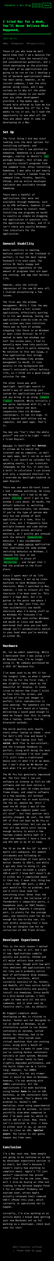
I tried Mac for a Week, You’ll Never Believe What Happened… (26, 25)
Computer (18, 43)
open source (26, 544)
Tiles (39, 351)
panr (39, 1250)
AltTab (7, 544)
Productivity (36, 43)
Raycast (8, 445)
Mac (6, 43)
